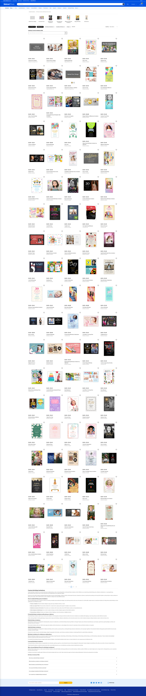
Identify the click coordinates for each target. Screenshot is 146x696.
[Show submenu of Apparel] (56, 8)
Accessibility (89, 689)
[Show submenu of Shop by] (78, 8)
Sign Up (65, 682)
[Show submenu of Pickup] (13, 8)
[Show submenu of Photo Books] (48, 8)
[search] (66, 33)
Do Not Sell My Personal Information (80, 691)
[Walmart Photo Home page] (9, 4)
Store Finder (15, 0)
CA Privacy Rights (56, 691)
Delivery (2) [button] (40, 26)
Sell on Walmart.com (59, 689)
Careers (45, 689)
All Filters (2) (32, 26)
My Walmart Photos (26, 0)
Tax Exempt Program (96, 689)
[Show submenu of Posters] (29, 8)
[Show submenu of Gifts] (51, 8)
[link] (32, 19)
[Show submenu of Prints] (17, 8)
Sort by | (107, 26)
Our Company (51, 689)
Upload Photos (33, 0)
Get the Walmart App (105, 689)
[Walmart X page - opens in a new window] (94, 682)
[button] (36, 39)
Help (128, 4)
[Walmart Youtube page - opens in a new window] (98, 682)
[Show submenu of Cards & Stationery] (25, 8)
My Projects (20, 0)
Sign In (141, 0)
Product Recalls (83, 689)
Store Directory (40, 689)
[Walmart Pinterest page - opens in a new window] (96, 682)
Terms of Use (113, 689)
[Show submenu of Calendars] (66, 8)
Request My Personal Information (94, 691)
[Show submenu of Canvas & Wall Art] (37, 8)
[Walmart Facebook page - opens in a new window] (91, 682)
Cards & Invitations (32, 11)
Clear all (73, 26)
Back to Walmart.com (7, 0)
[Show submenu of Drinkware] (61, 8)
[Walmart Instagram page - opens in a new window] (101, 682)
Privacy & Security (48, 691)
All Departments (32, 689)
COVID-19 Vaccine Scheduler (72, 689)
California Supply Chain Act (66, 691)
